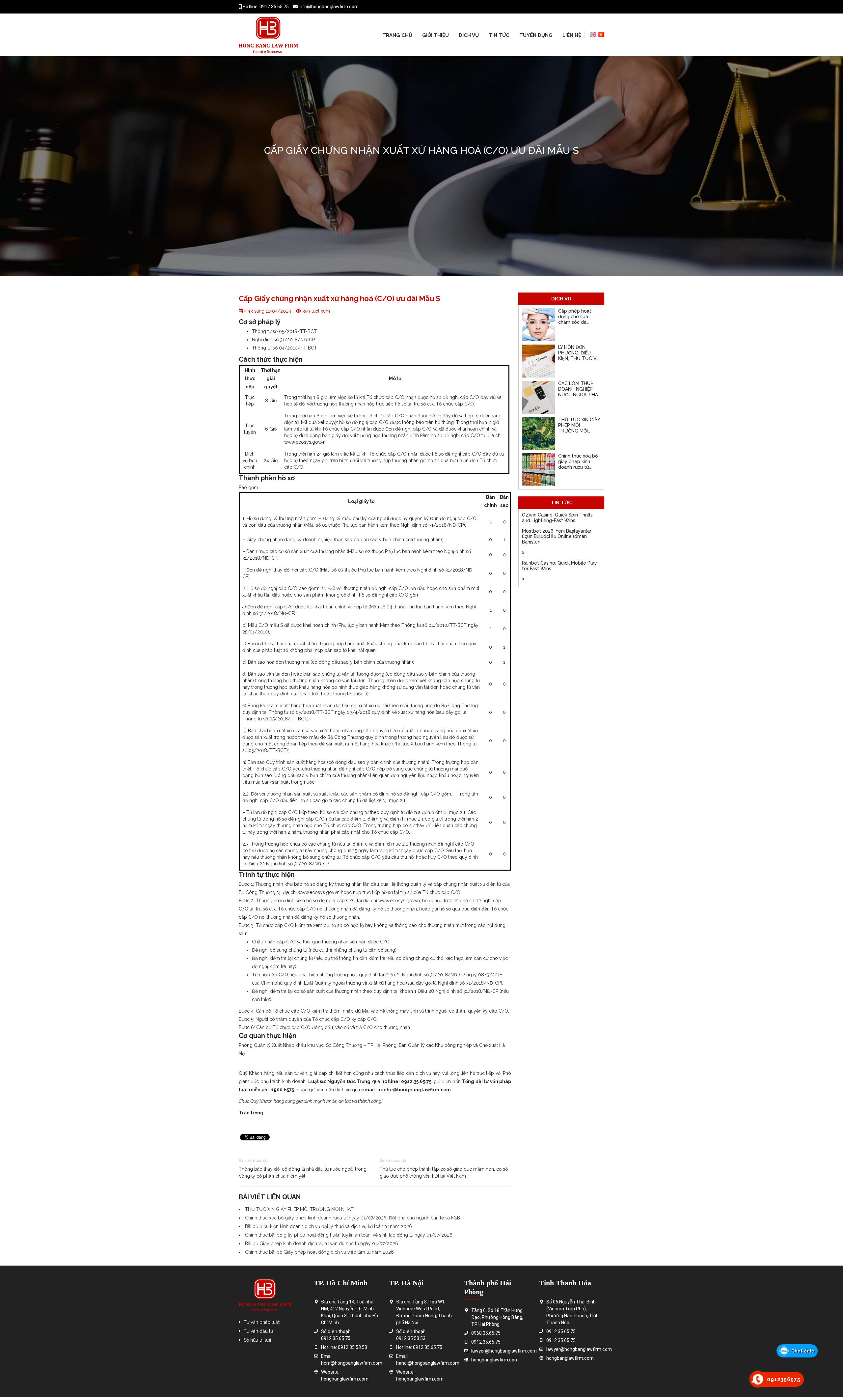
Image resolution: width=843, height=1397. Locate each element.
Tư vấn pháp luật (262, 1322)
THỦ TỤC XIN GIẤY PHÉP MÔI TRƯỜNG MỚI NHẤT (299, 1209)
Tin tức (499, 35)
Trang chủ (397, 35)
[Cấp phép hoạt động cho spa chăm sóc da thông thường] (538, 324)
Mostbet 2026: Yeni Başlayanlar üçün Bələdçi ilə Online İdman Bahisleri (556, 536)
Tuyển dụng (536, 35)
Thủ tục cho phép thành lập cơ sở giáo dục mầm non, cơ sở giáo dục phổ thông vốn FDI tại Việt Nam (444, 1172)
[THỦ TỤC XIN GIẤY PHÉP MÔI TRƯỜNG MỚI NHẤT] (538, 433)
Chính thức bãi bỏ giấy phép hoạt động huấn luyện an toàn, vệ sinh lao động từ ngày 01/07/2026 (348, 1235)
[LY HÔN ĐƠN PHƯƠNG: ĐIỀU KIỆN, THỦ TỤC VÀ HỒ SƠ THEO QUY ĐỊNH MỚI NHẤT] (538, 361)
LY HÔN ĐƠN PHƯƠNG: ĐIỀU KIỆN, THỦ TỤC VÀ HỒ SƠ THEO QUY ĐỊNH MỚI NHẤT (578, 358)
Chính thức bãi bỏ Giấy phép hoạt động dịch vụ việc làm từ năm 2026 (319, 1252)
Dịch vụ (469, 35)
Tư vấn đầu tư (258, 1331)
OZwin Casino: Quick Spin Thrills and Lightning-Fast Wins (557, 517)
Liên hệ (571, 35)
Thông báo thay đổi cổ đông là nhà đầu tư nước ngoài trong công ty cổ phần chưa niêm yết (303, 1172)
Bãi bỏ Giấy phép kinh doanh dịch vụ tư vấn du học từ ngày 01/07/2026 (321, 1243)
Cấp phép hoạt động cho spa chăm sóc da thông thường (574, 319)
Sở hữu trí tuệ (257, 1340)
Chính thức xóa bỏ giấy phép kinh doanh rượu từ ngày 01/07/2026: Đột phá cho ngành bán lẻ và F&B (352, 1217)
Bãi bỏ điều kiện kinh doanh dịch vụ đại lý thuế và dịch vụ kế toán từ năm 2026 (328, 1226)
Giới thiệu (435, 35)
